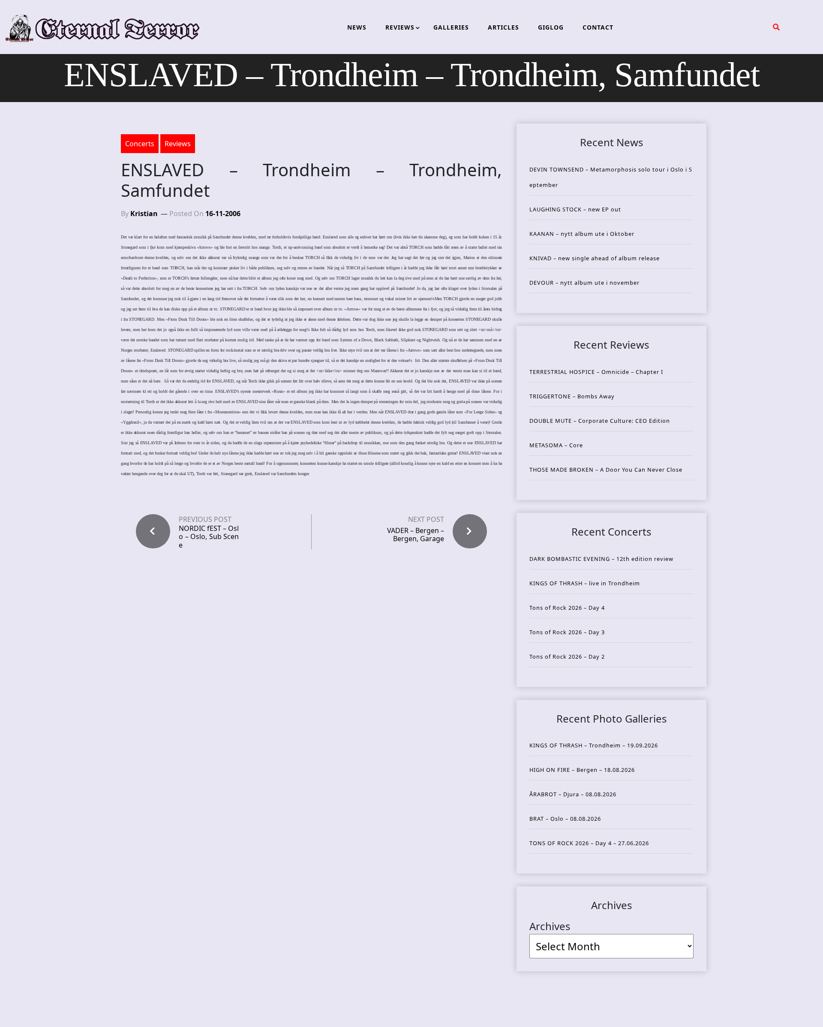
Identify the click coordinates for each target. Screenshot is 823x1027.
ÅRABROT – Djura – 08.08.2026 (572, 794)
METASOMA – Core (556, 445)
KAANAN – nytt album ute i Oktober (581, 234)
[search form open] (776, 27)
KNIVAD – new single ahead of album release (594, 258)
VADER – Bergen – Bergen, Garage (415, 534)
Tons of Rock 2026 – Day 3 (567, 632)
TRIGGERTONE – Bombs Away (572, 396)
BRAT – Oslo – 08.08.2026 (565, 818)
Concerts (139, 143)
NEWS (356, 27)
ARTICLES (503, 27)
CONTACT (598, 27)
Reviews (178, 143)
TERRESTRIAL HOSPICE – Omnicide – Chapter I (596, 372)
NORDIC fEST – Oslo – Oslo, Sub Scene (209, 536)
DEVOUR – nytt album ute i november (584, 282)
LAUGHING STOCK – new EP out (575, 209)
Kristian (144, 213)
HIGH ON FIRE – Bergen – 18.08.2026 (582, 770)
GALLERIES (451, 27)
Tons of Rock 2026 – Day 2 (567, 656)
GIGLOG (551, 27)
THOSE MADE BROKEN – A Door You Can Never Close (605, 469)
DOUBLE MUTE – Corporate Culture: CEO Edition (599, 421)
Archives (550, 926)
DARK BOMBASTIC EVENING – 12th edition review (601, 559)
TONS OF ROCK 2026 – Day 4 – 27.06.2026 (589, 843)
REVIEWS (400, 27)
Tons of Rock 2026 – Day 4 (567, 607)
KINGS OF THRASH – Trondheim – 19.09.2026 (593, 745)
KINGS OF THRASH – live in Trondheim (584, 583)
